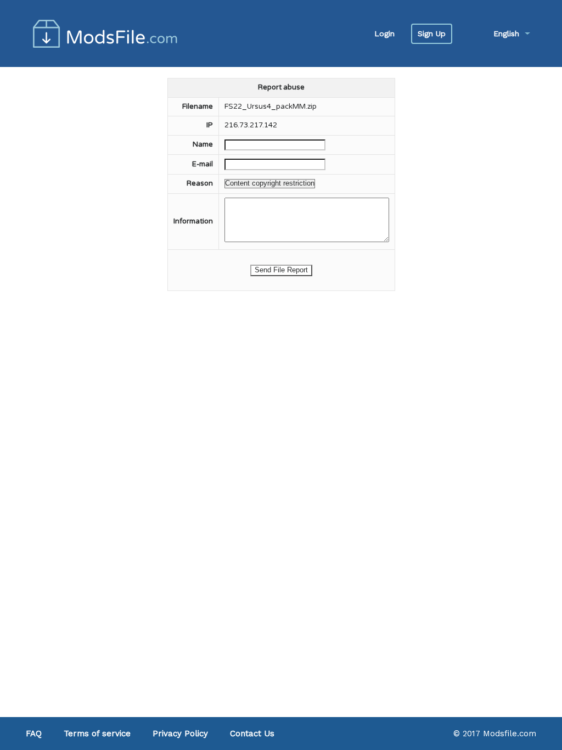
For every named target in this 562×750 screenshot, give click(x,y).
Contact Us (252, 733)
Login (384, 33)
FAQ (34, 733)
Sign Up (432, 33)
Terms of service (97, 733)
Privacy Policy (180, 733)
